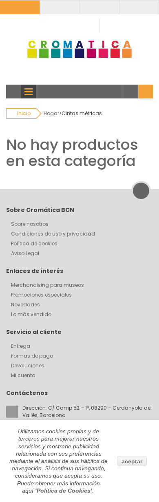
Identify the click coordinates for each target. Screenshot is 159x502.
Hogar (51, 113)
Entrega (20, 346)
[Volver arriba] (141, 190)
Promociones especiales (41, 294)
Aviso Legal (25, 253)
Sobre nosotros (30, 223)
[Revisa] (138, 7)
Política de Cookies (64, 490)
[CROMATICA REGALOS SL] (79, 49)
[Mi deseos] (99, 7)
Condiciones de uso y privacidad (53, 233)
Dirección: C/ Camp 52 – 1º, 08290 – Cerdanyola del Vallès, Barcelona (87, 411)
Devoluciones (27, 365)
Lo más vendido (31, 314)
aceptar (131, 461)
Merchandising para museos (47, 285)
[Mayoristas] (59, 7)
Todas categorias (13, 91)
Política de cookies (34, 243)
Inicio (24, 113)
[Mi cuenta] (19, 7)
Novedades (25, 304)
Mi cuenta (23, 375)
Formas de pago (32, 355)
